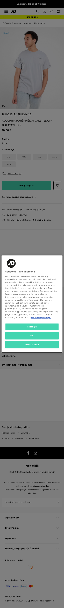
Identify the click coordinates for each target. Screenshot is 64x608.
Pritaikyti (32, 327)
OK (32, 336)
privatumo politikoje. (41, 317)
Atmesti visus (32, 344)
